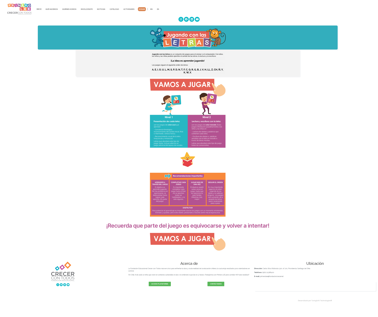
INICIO (39, 9)
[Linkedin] (191, 19)
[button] (160, 284)
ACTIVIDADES (128, 9)
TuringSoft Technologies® (321, 301)
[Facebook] (186, 19)
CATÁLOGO (114, 9)
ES (158, 9)
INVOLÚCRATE (87, 9)
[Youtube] (197, 19)
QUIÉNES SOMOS (69, 9)
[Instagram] (180, 19)
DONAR (142, 9)
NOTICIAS (101, 9)
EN (151, 9)
